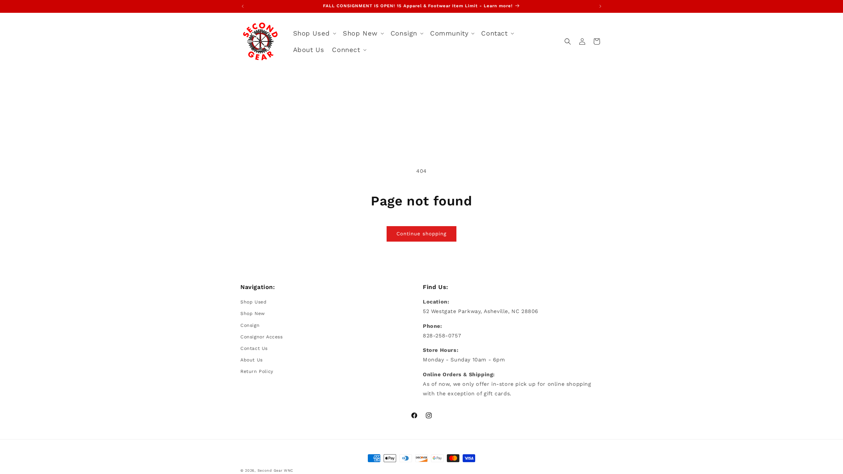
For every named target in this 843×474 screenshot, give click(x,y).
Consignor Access (261, 336)
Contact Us (254, 348)
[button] (314, 33)
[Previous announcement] (242, 6)
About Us (251, 359)
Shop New (252, 313)
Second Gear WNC (276, 470)
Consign (249, 325)
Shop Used (253, 301)
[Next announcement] (600, 6)
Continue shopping (421, 234)
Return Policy (256, 371)
